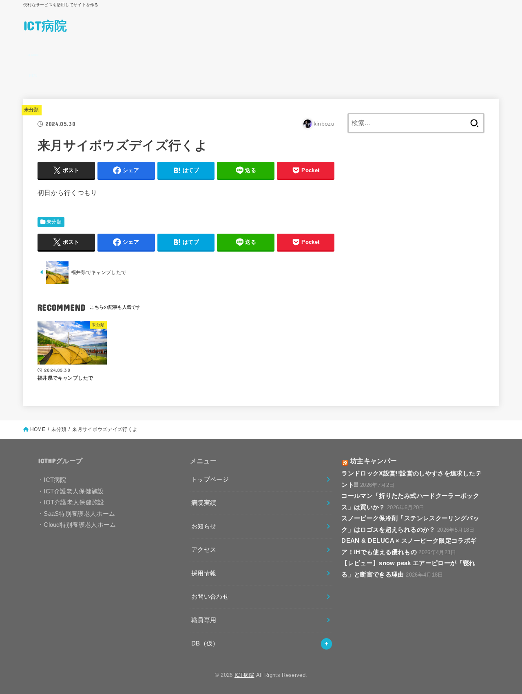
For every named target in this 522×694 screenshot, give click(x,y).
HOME (37, 429)
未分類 (31, 110)
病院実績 (203, 503)
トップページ (210, 479)
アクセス (203, 549)
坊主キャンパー (373, 460)
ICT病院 (45, 25)
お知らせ (203, 526)
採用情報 (203, 573)
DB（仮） (205, 643)
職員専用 (203, 620)
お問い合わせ (210, 596)
